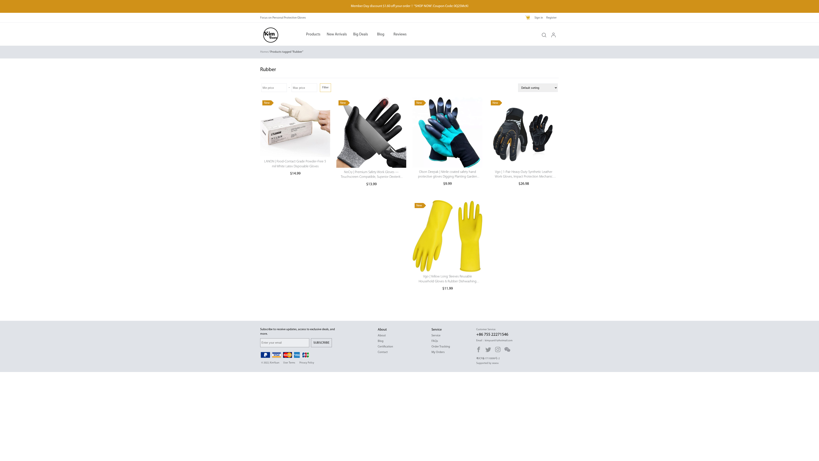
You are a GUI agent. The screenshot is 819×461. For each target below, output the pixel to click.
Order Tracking (440, 346)
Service (435, 335)
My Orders (438, 352)
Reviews (400, 34)
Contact (383, 352)
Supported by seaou (487, 363)
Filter (325, 87)
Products (313, 34)
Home (264, 52)
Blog (380, 34)
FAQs (434, 341)
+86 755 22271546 (492, 335)
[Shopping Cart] (528, 18)
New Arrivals (337, 34)
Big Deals (360, 34)
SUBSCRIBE (321, 342)
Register (551, 17)
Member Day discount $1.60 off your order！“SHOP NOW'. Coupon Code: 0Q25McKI (409, 6)
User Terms (289, 363)
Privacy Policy (306, 363)
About (382, 335)
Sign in (538, 17)
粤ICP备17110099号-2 (488, 358)
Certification (385, 346)
